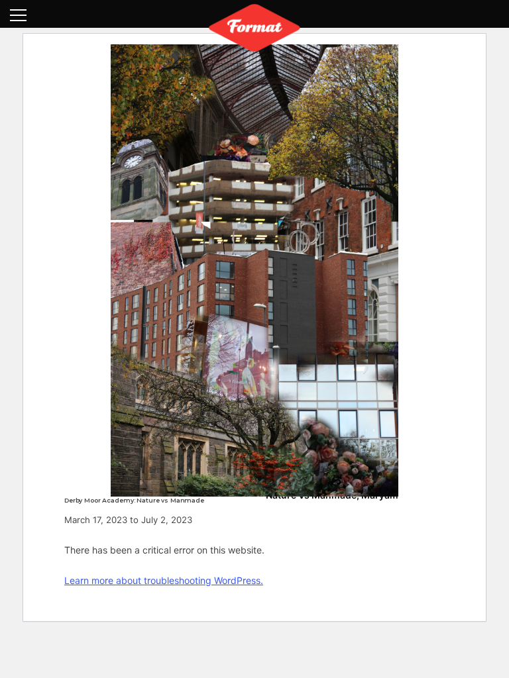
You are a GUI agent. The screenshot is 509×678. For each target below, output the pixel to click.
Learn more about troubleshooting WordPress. (163, 580)
